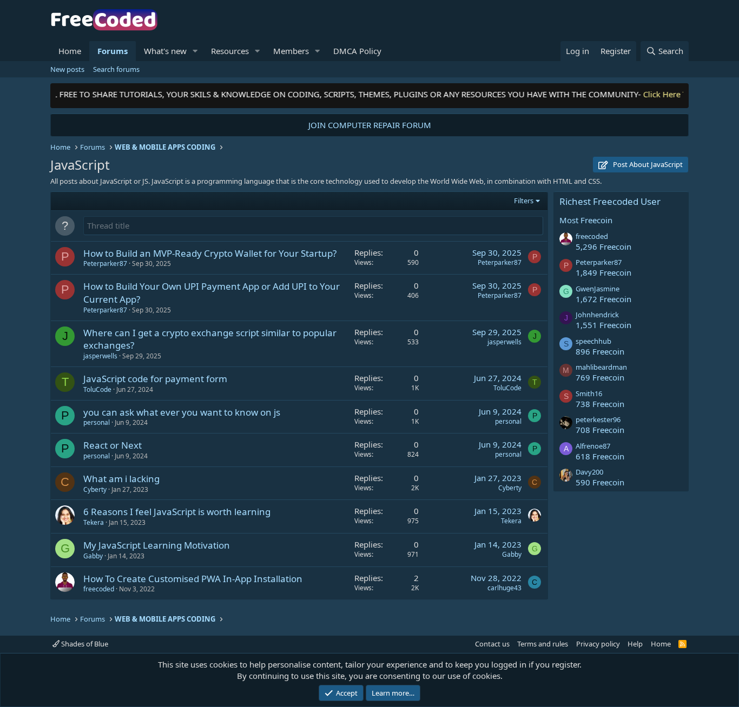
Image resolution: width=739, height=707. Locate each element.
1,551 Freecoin (603, 324)
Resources (230, 50)
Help (635, 644)
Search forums (116, 69)
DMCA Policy (357, 50)
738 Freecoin (600, 403)
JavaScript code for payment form (155, 378)
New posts (67, 69)
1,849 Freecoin (603, 272)
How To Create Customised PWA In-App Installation (192, 578)
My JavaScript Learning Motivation (156, 545)
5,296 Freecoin (603, 246)
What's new (165, 50)
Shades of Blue (84, 644)
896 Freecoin (600, 351)
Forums (112, 50)
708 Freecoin (600, 429)
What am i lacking (121, 478)
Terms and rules (542, 644)
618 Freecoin (600, 456)
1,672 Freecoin (603, 299)
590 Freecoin (600, 482)
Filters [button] (523, 200)
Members (291, 50)
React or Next (112, 445)
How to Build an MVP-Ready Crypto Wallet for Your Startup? (209, 253)
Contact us (492, 644)
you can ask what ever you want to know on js (181, 412)
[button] (195, 51)
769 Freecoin (600, 377)
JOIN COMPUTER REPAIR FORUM (369, 124)
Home (69, 50)
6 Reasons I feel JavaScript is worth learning (176, 511)
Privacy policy (598, 644)
